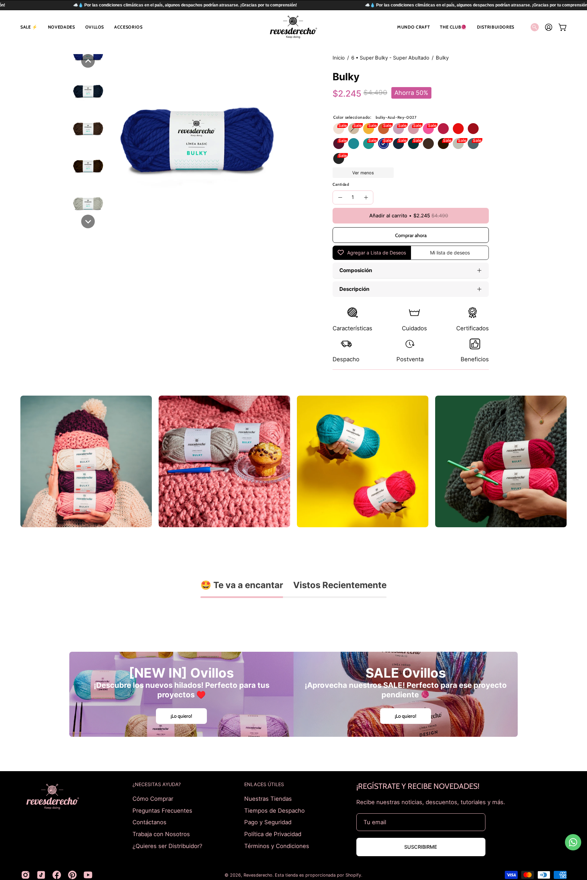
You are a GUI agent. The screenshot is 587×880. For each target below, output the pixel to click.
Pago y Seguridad (267, 822)
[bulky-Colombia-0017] (368, 143)
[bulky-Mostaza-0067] (368, 128)
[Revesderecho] (293, 27)
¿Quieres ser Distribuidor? (167, 845)
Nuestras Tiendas (268, 798)
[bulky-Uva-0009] (338, 143)
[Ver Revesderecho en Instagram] (25, 875)
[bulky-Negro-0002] (338, 158)
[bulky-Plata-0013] (458, 143)
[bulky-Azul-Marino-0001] (398, 143)
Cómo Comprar (152, 798)
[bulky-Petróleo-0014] (413, 143)
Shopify (353, 875)
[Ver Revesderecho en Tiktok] (41, 875)
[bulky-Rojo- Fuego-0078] (458, 128)
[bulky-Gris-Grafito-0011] (473, 143)
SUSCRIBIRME (420, 847)
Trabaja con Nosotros (161, 833)
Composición (355, 270)
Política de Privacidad (272, 833)
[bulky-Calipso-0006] (353, 143)
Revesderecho (258, 875)
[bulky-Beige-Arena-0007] (353, 128)
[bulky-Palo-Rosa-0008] (413, 128)
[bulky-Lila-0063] (398, 128)
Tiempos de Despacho (274, 810)
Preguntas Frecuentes (162, 810)
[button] (29, 27)
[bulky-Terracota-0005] (383, 128)
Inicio (339, 58)
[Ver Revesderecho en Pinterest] (72, 875)
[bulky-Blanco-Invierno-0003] (338, 128)
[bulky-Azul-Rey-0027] (383, 143)
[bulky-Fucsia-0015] (428, 128)
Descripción (354, 289)
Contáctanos (149, 822)
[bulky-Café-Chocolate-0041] (443, 143)
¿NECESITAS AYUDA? (156, 784)
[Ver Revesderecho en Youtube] (88, 875)
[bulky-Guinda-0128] (443, 128)
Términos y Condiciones (276, 845)
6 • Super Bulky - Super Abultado (390, 58)
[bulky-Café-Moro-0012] (428, 143)
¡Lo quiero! (181, 716)
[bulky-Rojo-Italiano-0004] (473, 128)
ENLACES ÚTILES (264, 784)
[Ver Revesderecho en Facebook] (57, 875)
